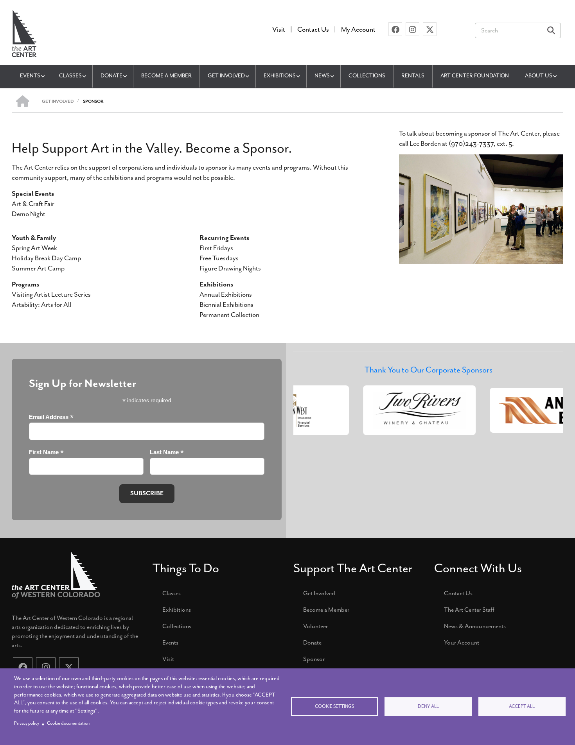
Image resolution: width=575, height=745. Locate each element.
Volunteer (315, 626)
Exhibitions (176, 610)
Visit (168, 659)
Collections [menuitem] (367, 75)
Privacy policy (26, 723)
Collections (176, 626)
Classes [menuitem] (70, 75)
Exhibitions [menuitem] (280, 75)
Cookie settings (334, 706)
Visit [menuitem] (278, 29)
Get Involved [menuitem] (226, 75)
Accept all (522, 706)
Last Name (167, 452)
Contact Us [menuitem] (313, 29)
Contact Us (458, 593)
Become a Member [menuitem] (166, 75)
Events (170, 643)
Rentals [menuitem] (412, 75)
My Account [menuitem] (358, 29)
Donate (312, 643)
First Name (46, 452)
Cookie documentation (68, 723)
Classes (171, 593)
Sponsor (314, 659)
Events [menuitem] (30, 75)
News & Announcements (475, 626)
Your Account (461, 643)
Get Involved (319, 593)
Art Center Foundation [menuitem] (474, 75)
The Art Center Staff (469, 610)
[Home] (24, 32)
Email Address (51, 417)
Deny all (428, 706)
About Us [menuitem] (538, 75)
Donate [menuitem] (111, 75)
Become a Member (326, 610)
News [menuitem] (322, 75)
